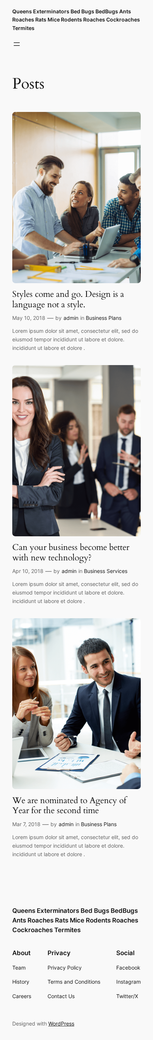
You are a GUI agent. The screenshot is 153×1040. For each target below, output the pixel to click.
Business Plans (103, 318)
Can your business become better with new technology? (70, 552)
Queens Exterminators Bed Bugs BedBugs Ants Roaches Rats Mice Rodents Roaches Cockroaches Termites (76, 19)
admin (71, 318)
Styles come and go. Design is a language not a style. (68, 299)
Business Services (105, 571)
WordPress (61, 1023)
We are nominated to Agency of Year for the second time (69, 805)
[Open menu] (16, 44)
